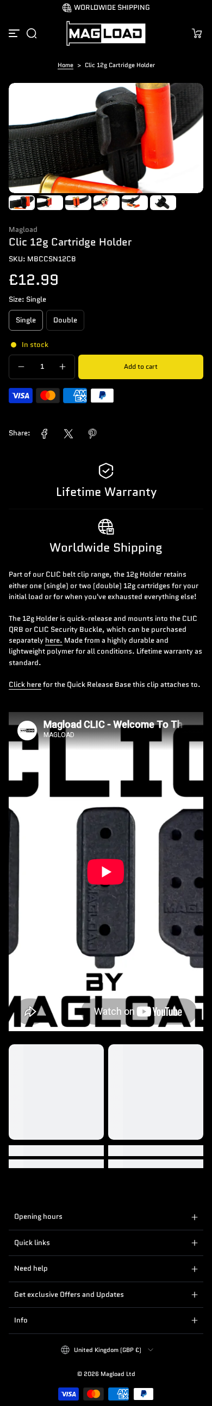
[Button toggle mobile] (15, 33)
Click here (25, 685)
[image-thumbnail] (22, 202)
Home (65, 65)
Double (65, 320)
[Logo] (106, 33)
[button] (31, 33)
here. (54, 640)
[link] (44, 434)
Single (26, 320)
